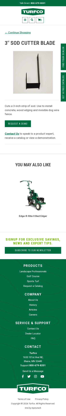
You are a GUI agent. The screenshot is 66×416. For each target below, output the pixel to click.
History (33, 304)
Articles (33, 309)
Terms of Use (24, 399)
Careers (33, 314)
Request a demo (18, 123)
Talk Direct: (32, 3)
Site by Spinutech (33, 408)
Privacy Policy (41, 399)
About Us (33, 300)
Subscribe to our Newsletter (33, 250)
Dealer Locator (33, 333)
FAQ (33, 338)
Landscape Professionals (33, 271)
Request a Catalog (33, 286)
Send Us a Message (33, 371)
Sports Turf (33, 281)
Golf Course (33, 276)
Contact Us (33, 328)
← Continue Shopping (18, 32)
